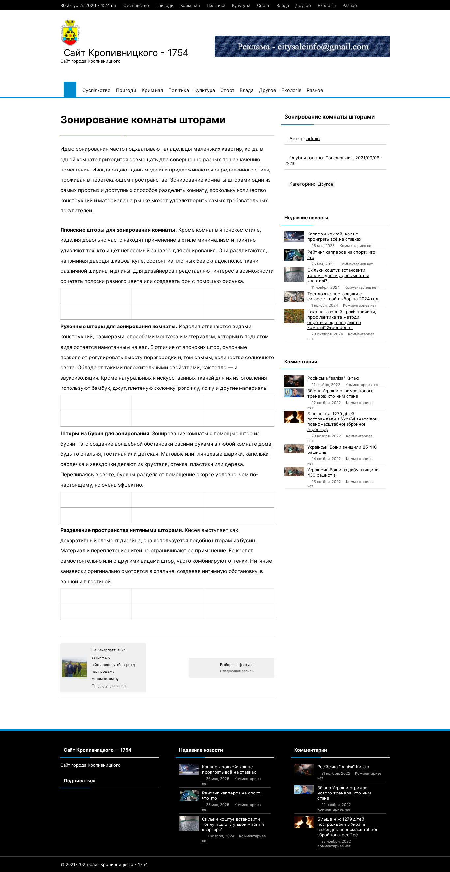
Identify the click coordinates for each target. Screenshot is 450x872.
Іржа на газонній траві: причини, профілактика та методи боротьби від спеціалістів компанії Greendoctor (341, 319)
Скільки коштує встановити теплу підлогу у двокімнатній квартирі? (338, 275)
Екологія (327, 5)
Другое (303, 5)
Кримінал (190, 5)
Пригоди (164, 5)
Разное (349, 5)
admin (313, 138)
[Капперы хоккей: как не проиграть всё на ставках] (294, 236)
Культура (241, 5)
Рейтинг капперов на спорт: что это (341, 254)
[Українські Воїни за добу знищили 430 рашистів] (294, 471)
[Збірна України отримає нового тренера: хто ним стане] (294, 392)
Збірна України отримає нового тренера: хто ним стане (340, 393)
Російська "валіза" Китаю (333, 378)
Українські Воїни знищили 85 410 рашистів (342, 449)
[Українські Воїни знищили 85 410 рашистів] (294, 448)
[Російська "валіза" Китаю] (294, 381)
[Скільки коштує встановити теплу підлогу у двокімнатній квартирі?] (294, 274)
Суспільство (136, 5)
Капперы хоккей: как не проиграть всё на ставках (334, 236)
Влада (282, 5)
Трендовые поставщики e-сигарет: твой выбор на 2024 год (342, 296)
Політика (216, 5)
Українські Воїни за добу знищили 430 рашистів (343, 472)
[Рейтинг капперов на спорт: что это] (294, 255)
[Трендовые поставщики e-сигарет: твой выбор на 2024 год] (294, 296)
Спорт (263, 5)
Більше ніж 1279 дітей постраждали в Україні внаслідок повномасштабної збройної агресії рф (342, 421)
